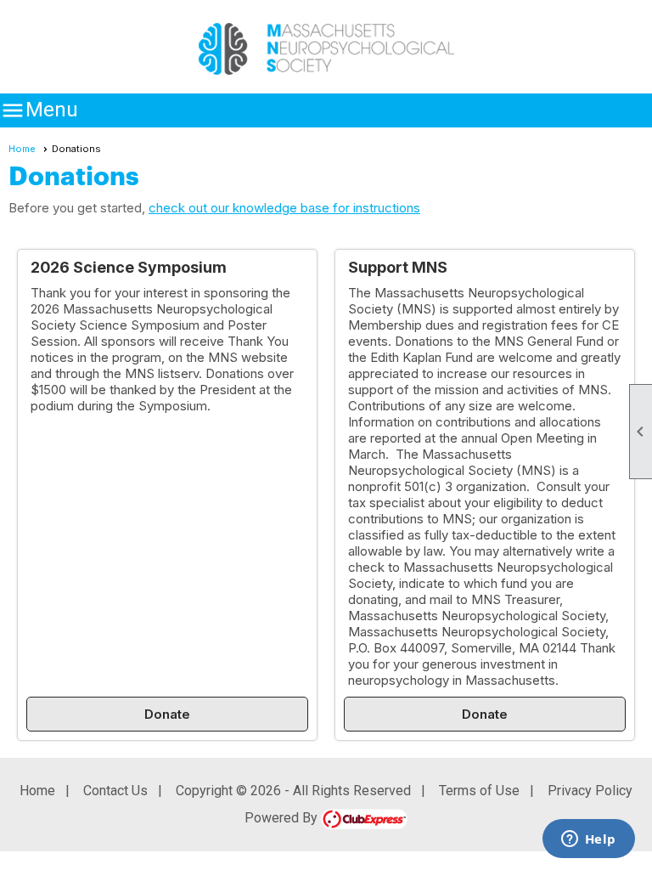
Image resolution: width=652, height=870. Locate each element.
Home (22, 149)
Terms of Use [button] (479, 790)
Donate (167, 714)
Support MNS (397, 267)
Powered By (282, 818)
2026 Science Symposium (129, 267)
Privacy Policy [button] (590, 790)
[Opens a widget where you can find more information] (588, 840)
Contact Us (115, 790)
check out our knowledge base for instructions (284, 208)
